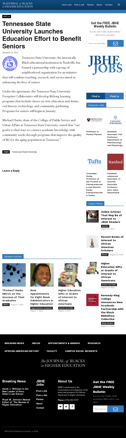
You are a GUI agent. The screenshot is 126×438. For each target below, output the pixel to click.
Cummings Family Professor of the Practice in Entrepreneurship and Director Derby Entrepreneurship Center (94, 184)
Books (104, 254)
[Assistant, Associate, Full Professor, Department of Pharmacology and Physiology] (115, 120)
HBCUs (6, 16)
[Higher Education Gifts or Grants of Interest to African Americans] (70, 275)
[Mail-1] (66, 406)
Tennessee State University (24, 152)
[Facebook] (72, 406)
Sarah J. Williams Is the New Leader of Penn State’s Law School (15, 391)
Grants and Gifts (66, 308)
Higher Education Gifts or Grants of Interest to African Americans (69, 297)
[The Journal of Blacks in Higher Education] (17, 5)
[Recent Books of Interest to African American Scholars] (92, 241)
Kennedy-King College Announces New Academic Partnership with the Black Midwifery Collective (112, 307)
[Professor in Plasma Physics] (94, 120)
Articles (105, 226)
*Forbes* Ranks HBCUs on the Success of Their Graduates (13, 295)
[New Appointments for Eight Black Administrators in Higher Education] (42, 275)
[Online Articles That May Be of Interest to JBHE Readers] (92, 216)
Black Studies (107, 323)
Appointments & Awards (41, 308)
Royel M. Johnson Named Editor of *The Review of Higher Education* (16, 402)
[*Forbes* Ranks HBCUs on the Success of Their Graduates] (14, 275)
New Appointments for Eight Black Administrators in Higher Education (41, 297)
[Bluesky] (60, 406)
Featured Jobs (96, 105)
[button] (119, 5)
